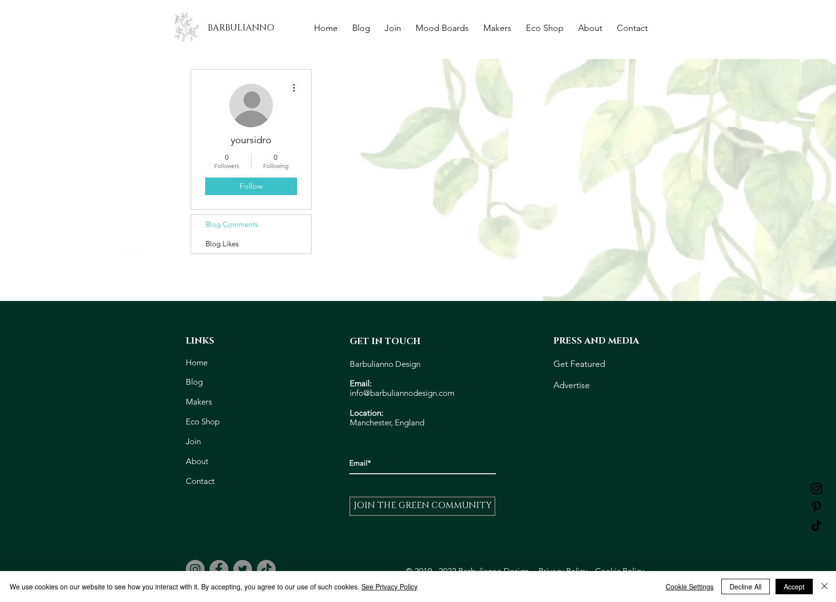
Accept (794, 586)
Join (193, 441)
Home (197, 362)
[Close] (824, 586)
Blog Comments (232, 224)
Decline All (745, 586)
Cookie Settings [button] (690, 586)
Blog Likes (222, 243)
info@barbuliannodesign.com (402, 393)
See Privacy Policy (389, 586)
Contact (200, 481)
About (198, 461)
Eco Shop (205, 421)
